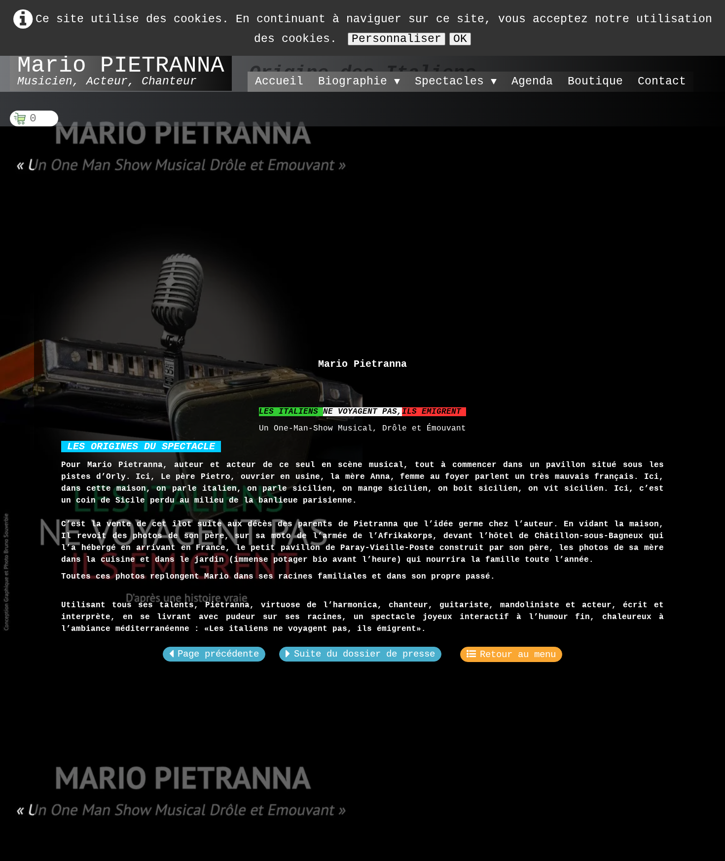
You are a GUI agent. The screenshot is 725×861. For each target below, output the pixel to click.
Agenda (532, 81)
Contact (662, 81)
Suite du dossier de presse (364, 654)
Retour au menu (518, 654)
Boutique (595, 81)
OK (460, 39)
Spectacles (456, 81)
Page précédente (218, 654)
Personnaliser (396, 39)
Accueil (279, 81)
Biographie (359, 81)
